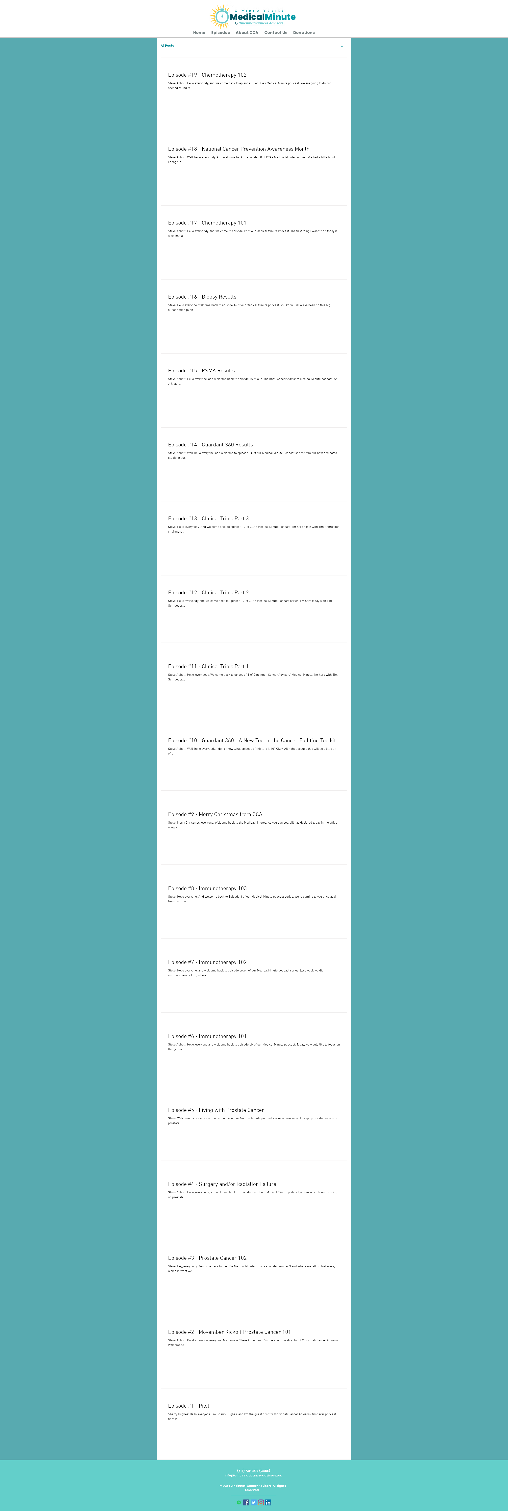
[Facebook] (246, 1502)
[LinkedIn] (268, 1502)
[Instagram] (261, 1502)
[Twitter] (254, 1502)
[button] (342, 46)
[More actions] (339, 66)
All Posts (167, 45)
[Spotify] (239, 1502)
